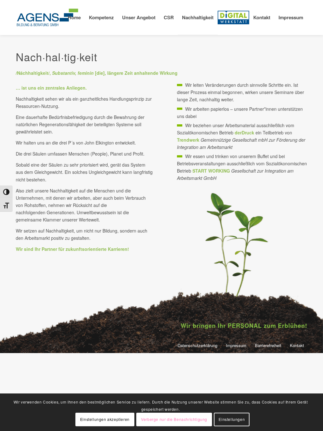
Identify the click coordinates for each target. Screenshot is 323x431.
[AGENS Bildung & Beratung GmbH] (47, 17)
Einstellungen (232, 419)
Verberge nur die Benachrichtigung (174, 419)
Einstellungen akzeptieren (105, 419)
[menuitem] (74, 17)
